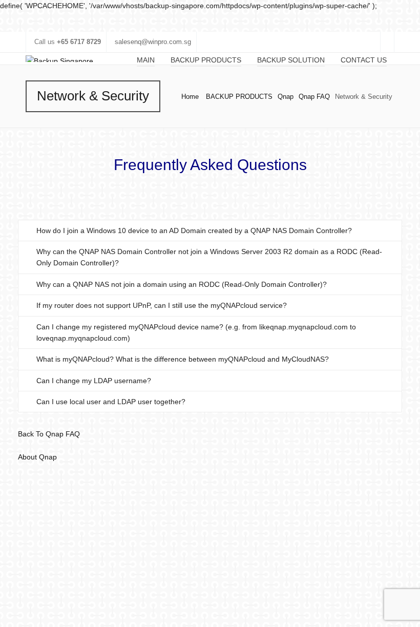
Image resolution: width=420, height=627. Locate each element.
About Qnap (37, 457)
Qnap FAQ (314, 96)
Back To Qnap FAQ (49, 434)
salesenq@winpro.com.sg (153, 42)
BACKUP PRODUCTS (239, 96)
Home (190, 96)
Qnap (285, 96)
